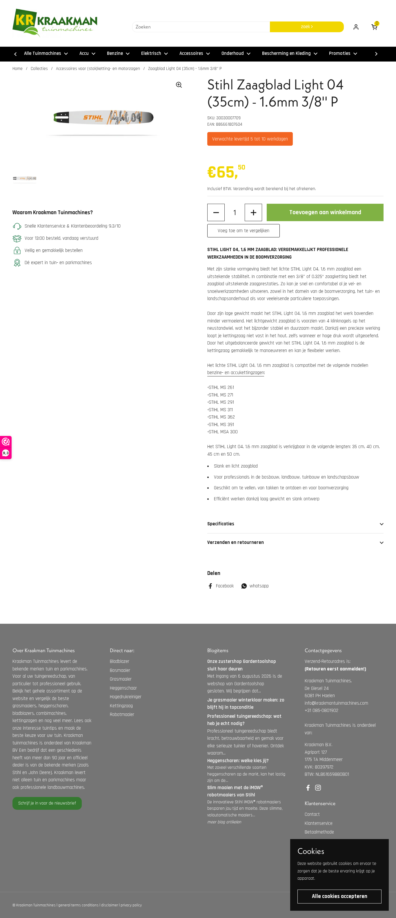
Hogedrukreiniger (125, 697)
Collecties (39, 68)
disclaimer (109, 905)
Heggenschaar (123, 688)
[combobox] (201, 27)
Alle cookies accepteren (339, 896)
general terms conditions (78, 905)
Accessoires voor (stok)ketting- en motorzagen (98, 68)
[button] (216, 212)
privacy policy (131, 905)
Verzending (243, 189)
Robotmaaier (122, 714)
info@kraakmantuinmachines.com (336, 703)
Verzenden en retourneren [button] (235, 542)
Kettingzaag (121, 706)
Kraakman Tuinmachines (36, 905)
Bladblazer (119, 661)
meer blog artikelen (224, 822)
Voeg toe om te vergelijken (243, 231)
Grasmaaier (121, 679)
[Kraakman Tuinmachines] (54, 23)
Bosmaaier (120, 670)
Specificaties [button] (220, 524)
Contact (312, 814)
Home (17, 68)
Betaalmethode (319, 832)
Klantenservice (319, 823)
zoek (306, 27)
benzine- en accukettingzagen (235, 372)
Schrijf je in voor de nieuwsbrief (47, 803)
